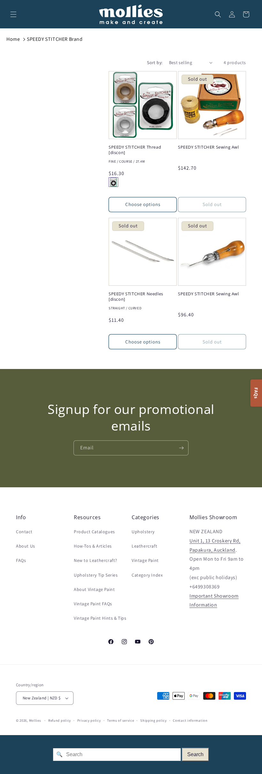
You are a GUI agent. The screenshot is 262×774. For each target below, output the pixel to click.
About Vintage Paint (94, 589)
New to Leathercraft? (95, 560)
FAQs (21, 560)
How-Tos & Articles (93, 546)
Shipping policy (153, 720)
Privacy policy (89, 720)
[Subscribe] (181, 447)
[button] (13, 14)
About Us (25, 546)
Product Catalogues (94, 531)
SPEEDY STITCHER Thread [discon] (135, 149)
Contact (24, 531)
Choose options (142, 204)
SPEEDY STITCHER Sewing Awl (208, 147)
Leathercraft (144, 546)
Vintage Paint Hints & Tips (100, 618)
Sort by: (154, 62)
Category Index (147, 575)
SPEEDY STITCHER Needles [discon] (136, 296)
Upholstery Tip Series (96, 575)
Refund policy (59, 720)
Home (13, 39)
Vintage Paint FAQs (93, 604)
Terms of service (120, 720)
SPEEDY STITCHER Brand (55, 39)
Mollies (35, 720)
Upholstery (143, 531)
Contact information (190, 720)
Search (195, 754)
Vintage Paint (145, 560)
